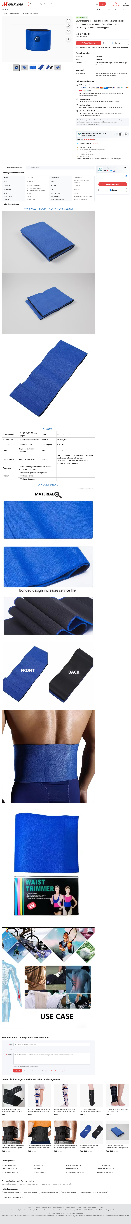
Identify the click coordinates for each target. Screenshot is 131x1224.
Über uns (30, 1207)
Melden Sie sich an (83, 159)
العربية (75, 1210)
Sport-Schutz (24, 13)
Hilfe (109, 10)
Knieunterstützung (85, 1193)
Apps (116, 10)
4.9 (105, 171)
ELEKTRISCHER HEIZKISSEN (74, 1172)
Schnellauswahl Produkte (89, 1207)
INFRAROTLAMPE (39, 1172)
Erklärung (37, 1207)
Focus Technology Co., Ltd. (64, 1213)
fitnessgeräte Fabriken (69, 1193)
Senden (17, 1071)
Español (26, 1210)
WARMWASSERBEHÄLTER (73, 1165)
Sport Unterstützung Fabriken (49, 1193)
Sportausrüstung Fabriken (11, 1193)
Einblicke (100, 1207)
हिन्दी (90, 1210)
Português (32, 1210)
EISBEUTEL (37, 1169)
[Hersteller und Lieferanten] (12, 4)
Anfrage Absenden (88, 43)
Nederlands (68, 1210)
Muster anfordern (122, 48)
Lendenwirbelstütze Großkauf (12, 1197)
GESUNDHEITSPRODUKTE (105, 1172)
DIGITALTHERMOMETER (9, 1172)
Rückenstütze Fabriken (30, 1193)
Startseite (4, 13)
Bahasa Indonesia (118, 1210)
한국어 (80, 1210)
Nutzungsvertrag (46, 1207)
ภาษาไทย (96, 1210)
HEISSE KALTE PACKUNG (9, 1169)
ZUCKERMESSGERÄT (103, 1165)
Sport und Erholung (14, 13)
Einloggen (126, 5)
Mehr (3, 1201)
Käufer (99, 10)
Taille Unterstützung (35, 13)
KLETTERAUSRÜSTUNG (9, 1165)
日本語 (85, 1210)
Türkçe (102, 1210)
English (20, 1210)
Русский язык (47, 1210)
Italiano (55, 1210)
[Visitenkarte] (126, 176)
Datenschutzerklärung (58, 1207)
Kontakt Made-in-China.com (73, 1207)
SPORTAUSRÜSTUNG (72, 1169)
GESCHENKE (37, 1165)
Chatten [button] (117, 43)
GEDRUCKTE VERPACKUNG (105, 1169)
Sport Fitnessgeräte (101, 1193)
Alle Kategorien (9, 10)
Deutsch (61, 1210)
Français (39, 1210)
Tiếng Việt (108, 1210)
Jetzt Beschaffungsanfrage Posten (56, 1071)
